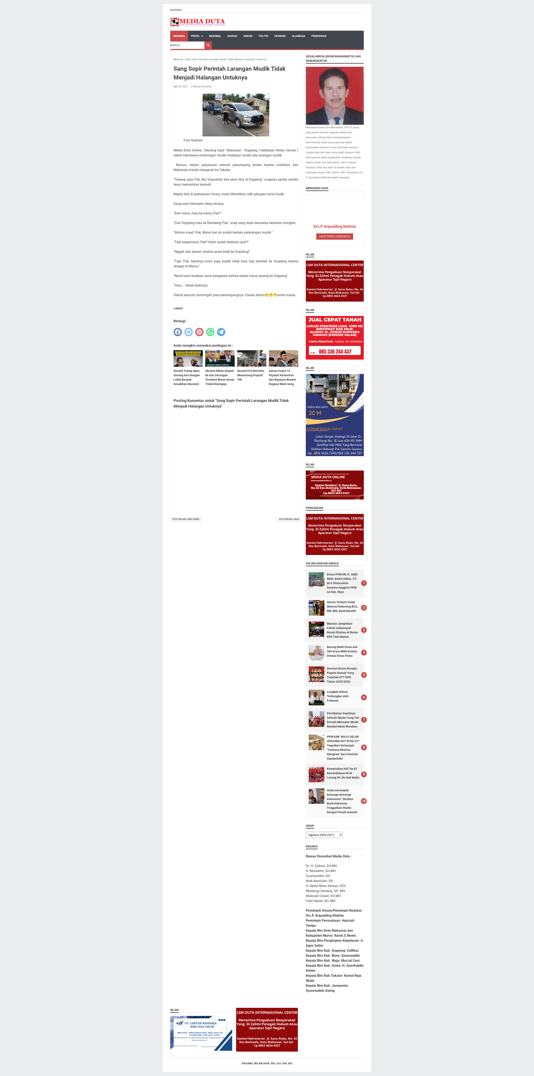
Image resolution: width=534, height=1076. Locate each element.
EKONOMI (280, 36)
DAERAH (232, 36)
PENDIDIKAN (318, 36)
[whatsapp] (210, 332)
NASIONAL (215, 36)
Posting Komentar (201, 86)
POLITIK (263, 36)
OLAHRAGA (298, 36)
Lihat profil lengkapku (334, 236)
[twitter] (188, 332)
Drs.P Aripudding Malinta (335, 226)
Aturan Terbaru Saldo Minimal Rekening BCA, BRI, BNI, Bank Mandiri (342, 606)
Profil (195, 36)
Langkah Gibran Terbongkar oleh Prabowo (338, 696)
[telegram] (221, 332)
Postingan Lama (289, 519)
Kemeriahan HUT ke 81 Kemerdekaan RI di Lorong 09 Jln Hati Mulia (343, 773)
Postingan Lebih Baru (186, 519)
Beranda (176, 10)
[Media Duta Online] (198, 21)
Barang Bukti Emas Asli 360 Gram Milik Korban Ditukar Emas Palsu (342, 651)
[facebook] (178, 332)
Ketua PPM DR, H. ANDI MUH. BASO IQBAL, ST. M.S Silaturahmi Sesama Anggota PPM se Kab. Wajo (342, 583)
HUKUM (247, 36)
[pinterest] (199, 332)
